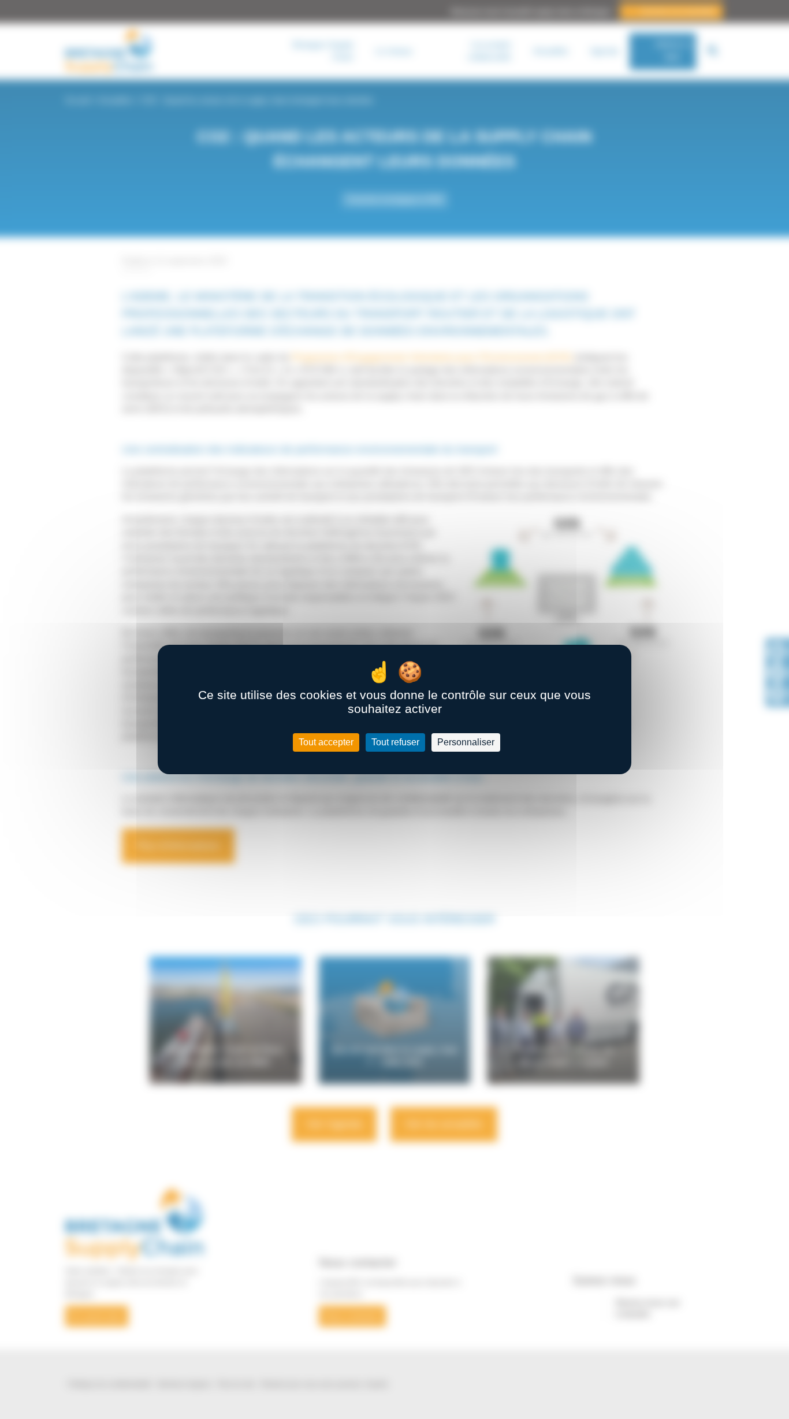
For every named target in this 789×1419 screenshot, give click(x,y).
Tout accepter (326, 742)
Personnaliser (465, 742)
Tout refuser (395, 742)
